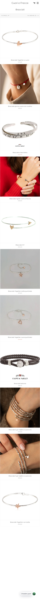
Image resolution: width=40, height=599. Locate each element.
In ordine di (32, 15)
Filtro (4, 15)
